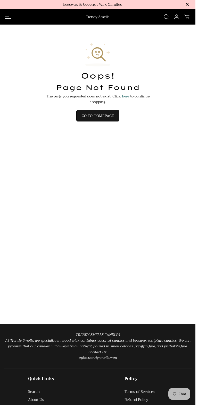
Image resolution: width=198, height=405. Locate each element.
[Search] (166, 16)
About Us (36, 399)
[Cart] (187, 16)
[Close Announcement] (187, 4)
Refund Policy (136, 399)
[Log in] (176, 16)
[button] (7, 16)
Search (34, 391)
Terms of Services (140, 391)
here (125, 96)
